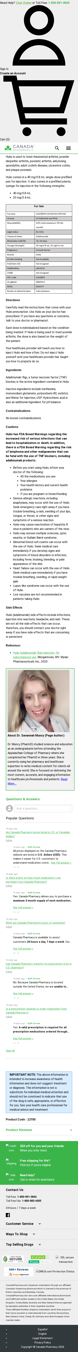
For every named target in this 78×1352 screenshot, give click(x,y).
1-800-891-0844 (26, 1196)
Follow (9, 840)
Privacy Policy (42, 1342)
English (42, 1333)
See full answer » (61, 862)
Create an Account (13, 73)
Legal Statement (43, 1338)
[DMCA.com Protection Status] (55, 1271)
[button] (14, 867)
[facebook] (7, 1214)
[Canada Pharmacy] (19, 148)
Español (42, 1329)
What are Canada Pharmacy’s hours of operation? (35, 922)
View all (10, 1050)
